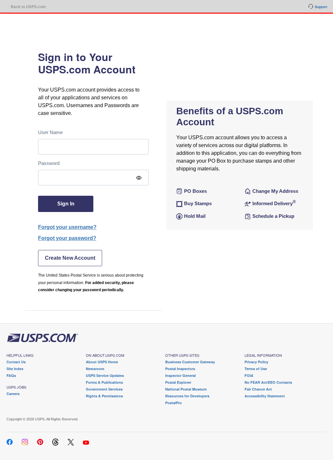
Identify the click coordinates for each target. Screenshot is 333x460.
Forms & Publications (104, 382)
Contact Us (16, 361)
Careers (13, 393)
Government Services (104, 389)
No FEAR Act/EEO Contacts (268, 382)
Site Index (15, 368)
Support (321, 7)
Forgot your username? (67, 227)
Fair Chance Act (258, 389)
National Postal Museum (186, 389)
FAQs (11, 375)
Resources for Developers (187, 395)
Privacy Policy (256, 361)
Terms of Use (256, 368)
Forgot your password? (67, 238)
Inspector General (180, 375)
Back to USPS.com (28, 6)
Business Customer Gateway (190, 361)
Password (49, 163)
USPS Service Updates (105, 375)
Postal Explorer (178, 382)
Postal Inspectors (180, 368)
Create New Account (70, 258)
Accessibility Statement (265, 395)
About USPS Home (102, 361)
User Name (50, 132)
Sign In (65, 203)
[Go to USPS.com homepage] (42, 337)
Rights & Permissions (104, 395)
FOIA (249, 375)
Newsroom (95, 368)
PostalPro (173, 402)
